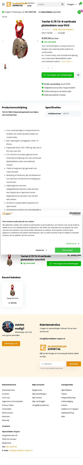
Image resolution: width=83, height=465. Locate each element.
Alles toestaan (67, 250)
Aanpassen (40, 250)
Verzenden (6, 409)
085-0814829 (11, 446)
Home (4, 17)
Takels (64, 394)
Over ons (6, 397)
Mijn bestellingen (39, 394)
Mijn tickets (37, 397)
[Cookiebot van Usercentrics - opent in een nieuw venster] (71, 213)
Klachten (6, 416)
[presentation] (3, 41)
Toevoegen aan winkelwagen (59, 75)
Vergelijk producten (40, 405)
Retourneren (7, 413)
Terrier (50, 33)
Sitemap (5, 420)
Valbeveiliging (67, 401)
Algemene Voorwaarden (12, 401)
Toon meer (66, 61)
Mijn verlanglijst (38, 401)
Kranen (64, 405)
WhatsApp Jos (11, 343)
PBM (63, 416)
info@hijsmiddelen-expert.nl (52, 338)
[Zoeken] (62, 4)
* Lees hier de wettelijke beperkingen (51, 368)
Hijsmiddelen (66, 390)
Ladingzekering (67, 413)
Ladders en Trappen (69, 409)
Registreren (37, 390)
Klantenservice (8, 390)
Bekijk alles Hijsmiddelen (63, 29)
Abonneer (73, 364)
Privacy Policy (8, 405)
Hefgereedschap (68, 397)
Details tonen (71, 243)
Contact (5, 394)
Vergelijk (61, 33)
